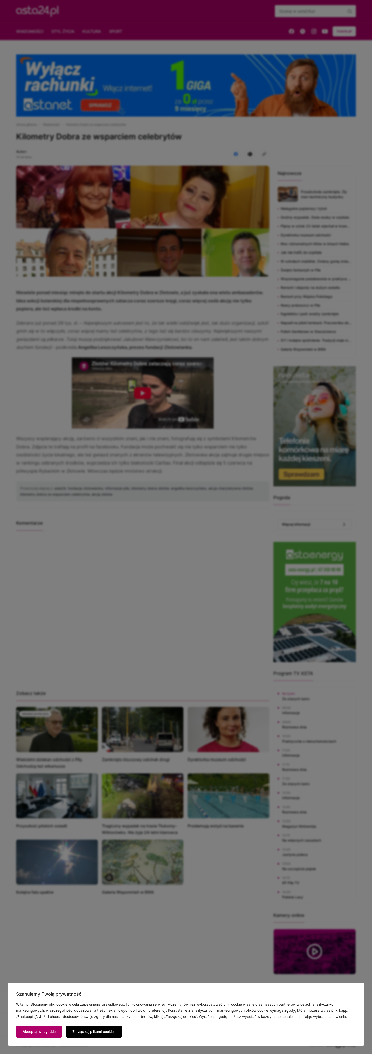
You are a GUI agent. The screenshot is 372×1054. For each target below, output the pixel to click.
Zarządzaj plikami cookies (94, 1031)
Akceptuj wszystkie (39, 1031)
